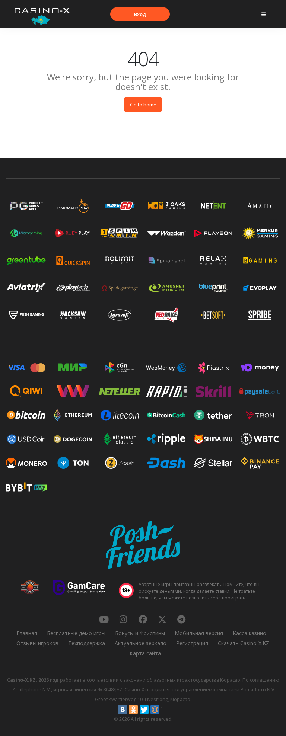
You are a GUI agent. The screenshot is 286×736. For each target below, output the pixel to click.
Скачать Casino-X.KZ (243, 643)
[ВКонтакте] (122, 709)
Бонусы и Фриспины (140, 633)
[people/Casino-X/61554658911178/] (142, 619)
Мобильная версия (199, 633)
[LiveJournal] (165, 709)
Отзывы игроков (37, 643)
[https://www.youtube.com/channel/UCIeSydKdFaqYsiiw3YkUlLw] (104, 619)
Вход (140, 14)
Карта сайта (145, 653)
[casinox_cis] (123, 619)
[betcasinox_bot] (181, 619)
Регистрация (192, 643)
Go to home (143, 104)
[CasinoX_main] (162, 619)
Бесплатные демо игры (76, 633)
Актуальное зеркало (140, 643)
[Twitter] (144, 709)
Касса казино (249, 633)
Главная (26, 633)
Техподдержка (86, 643)
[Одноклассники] (133, 709)
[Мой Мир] (154, 709)
